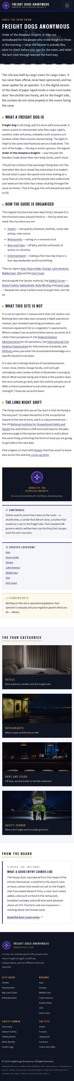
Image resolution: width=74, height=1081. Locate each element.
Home (42, 1027)
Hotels (12, 229)
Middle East (9, 273)
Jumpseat (44, 1037)
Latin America (60, 269)
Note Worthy (43, 285)
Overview (7, 1027)
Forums (43, 1032)
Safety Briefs (27, 285)
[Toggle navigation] (67, 5)
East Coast (37, 273)
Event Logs (62, 285)
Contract (43, 1042)
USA (19, 273)
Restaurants (15, 239)
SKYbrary (7, 351)
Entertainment (17, 256)
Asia (23, 269)
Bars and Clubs (16, 245)
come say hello (40, 455)
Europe (46, 269)
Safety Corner (57, 281)
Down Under (34, 269)
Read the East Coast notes (23, 917)
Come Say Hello (47, 1047)
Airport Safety (10, 285)
